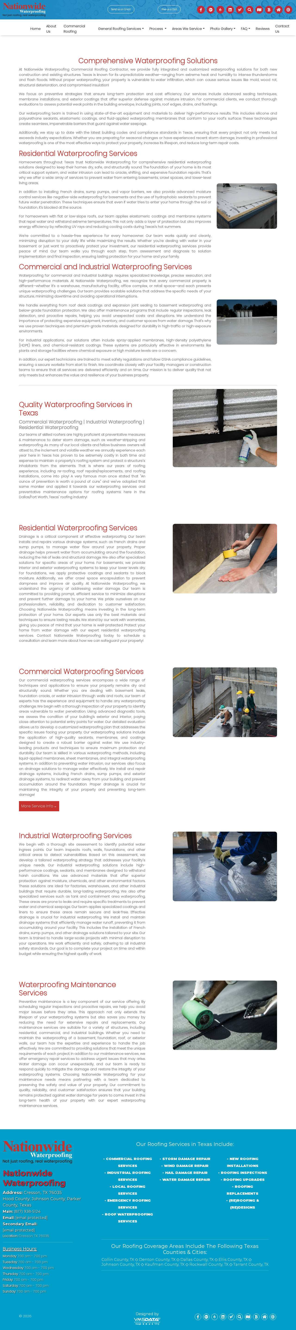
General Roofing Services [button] (119, 28)
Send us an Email (121, 9)
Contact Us (282, 29)
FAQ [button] (244, 28)
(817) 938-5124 (21, 1211)
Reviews (263, 28)
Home (35, 28)
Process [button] (156, 28)
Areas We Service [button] (187, 28)
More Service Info (39, 806)
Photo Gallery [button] (221, 28)
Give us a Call (169, 9)
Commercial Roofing (74, 29)
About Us (51, 29)
